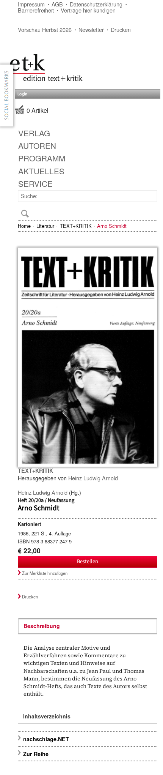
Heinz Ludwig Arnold (93, 478)
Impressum (31, 4)
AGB (57, 4)
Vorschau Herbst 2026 (45, 29)
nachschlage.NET (46, 739)
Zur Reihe (36, 754)
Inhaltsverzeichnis (47, 716)
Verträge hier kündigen (88, 10)
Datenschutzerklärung (96, 4)
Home (24, 225)
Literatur (45, 225)
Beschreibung (42, 626)
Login (22, 94)
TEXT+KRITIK (76, 225)
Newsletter (91, 29)
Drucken (121, 29)
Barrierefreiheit (36, 10)
